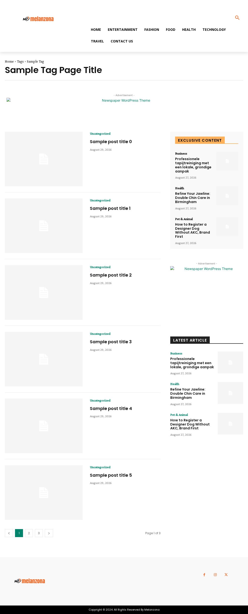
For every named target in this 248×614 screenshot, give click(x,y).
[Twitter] (226, 575)
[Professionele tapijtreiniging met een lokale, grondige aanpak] (227, 161)
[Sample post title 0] (44, 159)
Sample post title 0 (111, 142)
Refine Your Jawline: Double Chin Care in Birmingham (192, 197)
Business (181, 153)
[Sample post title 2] (44, 292)
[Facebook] (204, 575)
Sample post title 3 (111, 342)
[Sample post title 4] (44, 426)
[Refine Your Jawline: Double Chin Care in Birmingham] (227, 195)
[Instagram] (215, 575)
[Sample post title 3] (44, 359)
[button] (237, 18)
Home (9, 61)
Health (179, 188)
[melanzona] (41, 19)
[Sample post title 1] (44, 225)
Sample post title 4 (111, 408)
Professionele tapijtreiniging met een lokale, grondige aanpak (193, 164)
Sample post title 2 (111, 275)
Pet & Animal (184, 219)
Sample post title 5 (111, 475)
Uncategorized (100, 133)
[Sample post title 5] (44, 492)
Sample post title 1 (110, 208)
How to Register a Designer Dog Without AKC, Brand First (192, 230)
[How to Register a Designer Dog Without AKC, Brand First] (227, 226)
